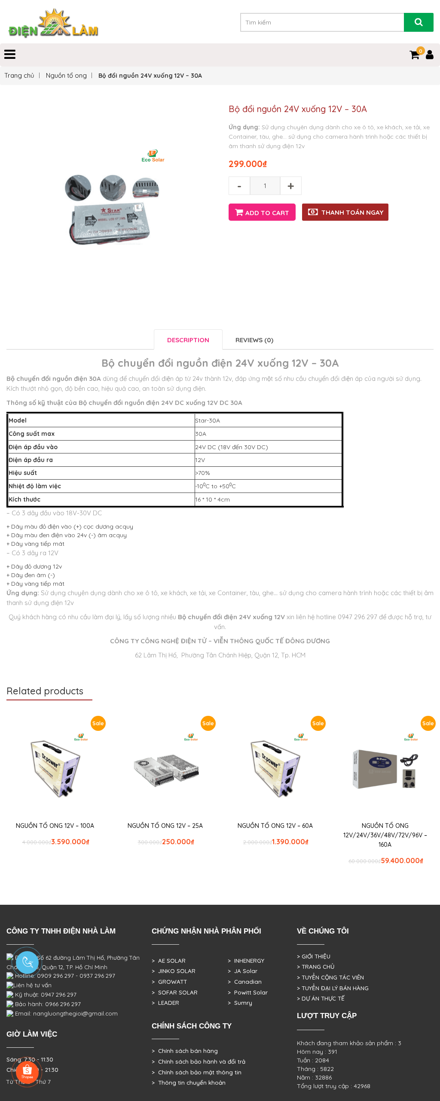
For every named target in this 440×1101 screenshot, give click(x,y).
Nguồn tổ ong (66, 75)
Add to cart (267, 213)
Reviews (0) (254, 340)
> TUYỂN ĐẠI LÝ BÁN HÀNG (333, 988)
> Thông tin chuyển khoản (189, 1082)
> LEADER (165, 1002)
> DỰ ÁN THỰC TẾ (321, 998)
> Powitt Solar (248, 992)
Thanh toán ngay (352, 212)
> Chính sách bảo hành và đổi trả (198, 1061)
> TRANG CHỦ (315, 966)
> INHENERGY (246, 960)
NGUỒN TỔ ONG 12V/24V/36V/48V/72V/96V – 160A (385, 835)
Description (188, 340)
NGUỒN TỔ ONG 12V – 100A (55, 826)
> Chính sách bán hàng (185, 1050)
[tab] (188, 339)
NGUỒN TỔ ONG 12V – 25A (165, 826)
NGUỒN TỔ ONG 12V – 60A (275, 826)
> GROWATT (169, 981)
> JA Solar (242, 970)
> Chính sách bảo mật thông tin (196, 1072)
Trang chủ (19, 75)
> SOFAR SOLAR (175, 992)
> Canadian (245, 981)
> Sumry (240, 1002)
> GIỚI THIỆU (313, 956)
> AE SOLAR (169, 960)
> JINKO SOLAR (174, 970)
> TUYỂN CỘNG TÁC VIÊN (330, 977)
